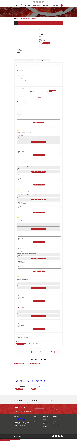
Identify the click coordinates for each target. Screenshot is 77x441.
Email (17, 341)
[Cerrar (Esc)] (2, 439)
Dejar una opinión (38, 97)
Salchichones (45, 422)
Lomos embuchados (43, 351)
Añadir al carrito (46, 43)
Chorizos (44, 423)
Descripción (20, 60)
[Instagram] (43, 2)
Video (19, 109)
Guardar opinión (38, 122)
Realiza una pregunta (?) (42, 41)
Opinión (18, 104)
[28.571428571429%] (50, 91)
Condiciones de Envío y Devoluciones (57, 427)
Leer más (33, 388)
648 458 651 (23, 419)
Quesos (54, 5)
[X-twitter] (37, 2)
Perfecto (59, 99)
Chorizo (34, 5)
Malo (55, 99)
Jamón (26, 5)
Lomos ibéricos (51, 351)
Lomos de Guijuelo (35, 351)
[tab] (19, 60)
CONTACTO (19, 1)
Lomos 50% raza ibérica (20, 351)
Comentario (20, 145)
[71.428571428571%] (52, 90)
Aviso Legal (55, 419)
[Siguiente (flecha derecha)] (7, 440)
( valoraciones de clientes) (47, 29)
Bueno (58, 99)
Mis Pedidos (55, 423)
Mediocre (56, 99)
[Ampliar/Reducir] (17, 439)
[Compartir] (7, 439)
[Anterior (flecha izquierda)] (2, 440)
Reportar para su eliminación (38, 142)
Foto (17, 109)
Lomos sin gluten (57, 351)
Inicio (15, 18)
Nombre (18, 116)
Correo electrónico (21, 151)
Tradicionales (44, 5)
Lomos (44, 419)
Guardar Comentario (39, 184)
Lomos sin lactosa (38, 354)
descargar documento (32, 84)
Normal (57, 99)
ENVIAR (53, 408)
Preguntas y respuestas (43, 60)
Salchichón (39, 5)
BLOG (15, 1)
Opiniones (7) (30, 60)
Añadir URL (18, 111)
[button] (39, 49)
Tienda (17, 18)
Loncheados (49, 5)
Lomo (32, 5)
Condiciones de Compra (57, 425)
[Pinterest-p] (40, 2)
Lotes (57, 5)
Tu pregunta (18, 336)
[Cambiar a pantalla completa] (12, 439)
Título (18, 101)
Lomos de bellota (28, 351)
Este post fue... (19, 168)
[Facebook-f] (34, 2)
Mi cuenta (55, 421)
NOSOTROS (23, 1)
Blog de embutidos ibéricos (38, 419)
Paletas (44, 420)
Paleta (29, 5)
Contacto (35, 421)
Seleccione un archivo (20, 113)
